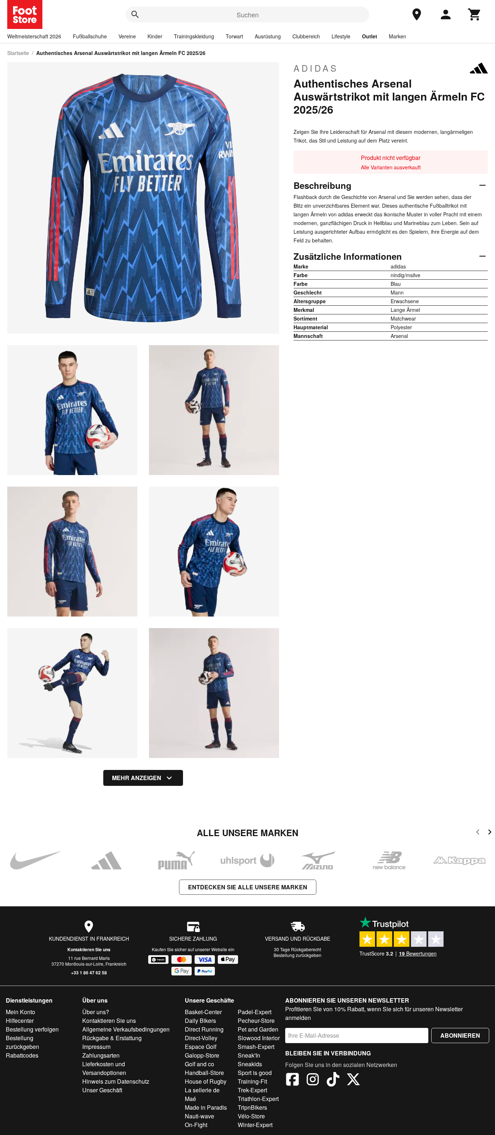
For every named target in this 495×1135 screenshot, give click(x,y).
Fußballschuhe (90, 36)
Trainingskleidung (194, 36)
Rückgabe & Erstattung (112, 1038)
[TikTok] (333, 1080)
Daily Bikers (200, 1020)
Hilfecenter (20, 1020)
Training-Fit (252, 1081)
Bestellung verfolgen (32, 1029)
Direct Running (204, 1029)
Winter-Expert (255, 1125)
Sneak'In (249, 1055)
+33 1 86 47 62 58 (89, 972)
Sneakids (250, 1064)
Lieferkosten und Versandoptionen (104, 1068)
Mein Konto (20, 1012)
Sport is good (255, 1072)
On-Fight (196, 1125)
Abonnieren (460, 1035)
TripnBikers (252, 1107)
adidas (316, 68)
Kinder (154, 36)
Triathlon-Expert (258, 1098)
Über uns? (95, 1012)
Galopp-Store (202, 1055)
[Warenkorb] (474, 14)
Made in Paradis (206, 1107)
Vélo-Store (251, 1116)
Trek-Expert (252, 1090)
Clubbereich (306, 36)
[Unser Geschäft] (416, 14)
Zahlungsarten (101, 1055)
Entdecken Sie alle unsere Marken (247, 887)
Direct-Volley (201, 1038)
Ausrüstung (268, 36)
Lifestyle (341, 36)
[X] (353, 1080)
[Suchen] (135, 14)
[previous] (478, 833)
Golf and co (199, 1064)
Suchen (248, 14)
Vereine (127, 36)
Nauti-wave (199, 1116)
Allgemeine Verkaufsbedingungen (126, 1029)
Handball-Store (204, 1072)
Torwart (234, 36)
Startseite (18, 52)
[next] (489, 833)
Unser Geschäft (102, 1090)
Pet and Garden (258, 1029)
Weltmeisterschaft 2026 (34, 36)
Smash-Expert (256, 1046)
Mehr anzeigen (136, 778)
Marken (397, 36)
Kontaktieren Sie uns (89, 949)
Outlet (369, 36)
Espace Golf (200, 1046)
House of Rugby (205, 1081)
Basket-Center (203, 1012)
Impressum (96, 1046)
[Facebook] (292, 1080)
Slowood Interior (259, 1038)
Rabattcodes (22, 1055)
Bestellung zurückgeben (297, 955)
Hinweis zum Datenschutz (115, 1081)
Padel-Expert (254, 1012)
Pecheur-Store (256, 1020)
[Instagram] (312, 1080)
